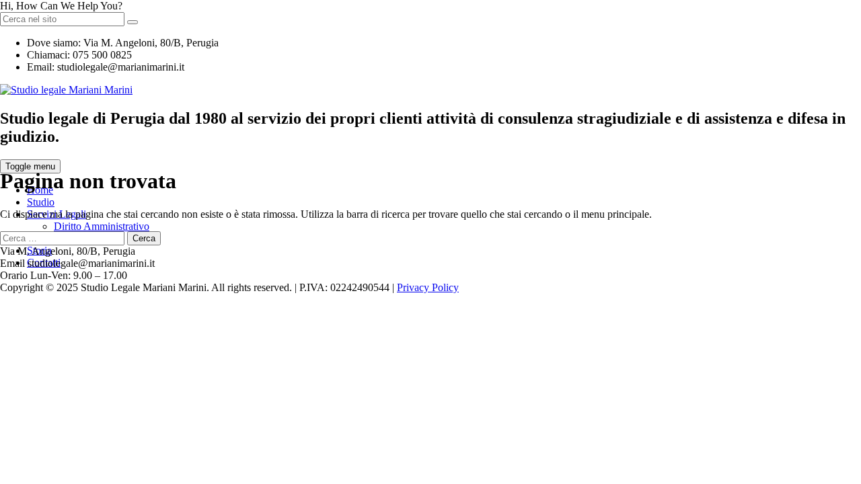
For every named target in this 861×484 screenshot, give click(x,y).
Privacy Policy (428, 287)
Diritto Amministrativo (101, 226)
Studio (40, 202)
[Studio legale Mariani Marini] (66, 89)
